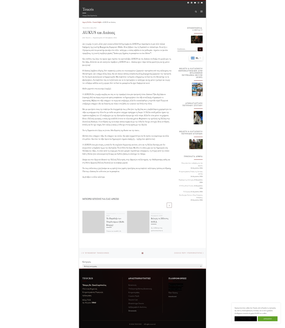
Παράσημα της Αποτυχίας (186, 180)
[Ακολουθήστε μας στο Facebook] (188, 2)
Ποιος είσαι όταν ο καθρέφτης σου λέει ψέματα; (192, 164)
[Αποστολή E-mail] (202, 2)
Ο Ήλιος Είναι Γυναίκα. (186, 186)
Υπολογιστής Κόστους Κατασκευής (140, 288)
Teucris (88, 38)
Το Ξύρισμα (186, 192)
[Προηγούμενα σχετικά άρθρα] (163, 205)
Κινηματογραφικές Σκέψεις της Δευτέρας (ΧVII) (191, 172)
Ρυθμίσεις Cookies (245, 319)
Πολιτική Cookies (175, 289)
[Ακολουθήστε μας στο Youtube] (195, 2)
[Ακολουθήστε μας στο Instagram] (198, 2)
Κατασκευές (132, 285)
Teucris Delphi (97, 22)
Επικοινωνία (132, 310)
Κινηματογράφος (133, 292)
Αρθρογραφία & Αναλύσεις (137, 307)
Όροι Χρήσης (173, 292)
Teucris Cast (133, 299)
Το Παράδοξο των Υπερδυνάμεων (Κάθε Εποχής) (115, 221)
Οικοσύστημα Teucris (136, 303)
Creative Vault (133, 296)
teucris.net (172, 296)
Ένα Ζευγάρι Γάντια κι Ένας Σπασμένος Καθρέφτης (191, 196)
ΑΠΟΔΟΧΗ (268, 319)
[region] (256, 313)
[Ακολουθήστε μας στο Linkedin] (191, 2)
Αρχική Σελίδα (86, 22)
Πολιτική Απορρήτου (175, 285)
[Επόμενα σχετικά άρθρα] (169, 205)
